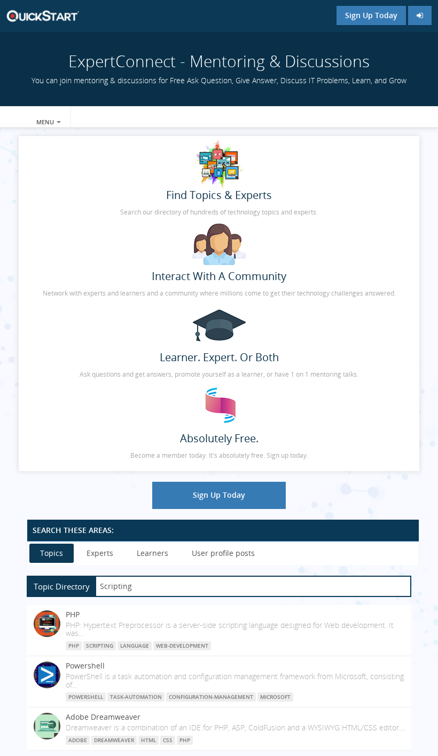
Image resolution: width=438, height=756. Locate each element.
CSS (168, 740)
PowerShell (85, 697)
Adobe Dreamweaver (103, 717)
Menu (46, 122)
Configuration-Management (211, 697)
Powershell (85, 665)
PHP (73, 614)
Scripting (99, 645)
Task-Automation (136, 697)
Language (134, 645)
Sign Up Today (371, 15)
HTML (148, 740)
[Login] (420, 15)
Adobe (77, 740)
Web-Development (182, 645)
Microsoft (275, 697)
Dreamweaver (114, 740)
